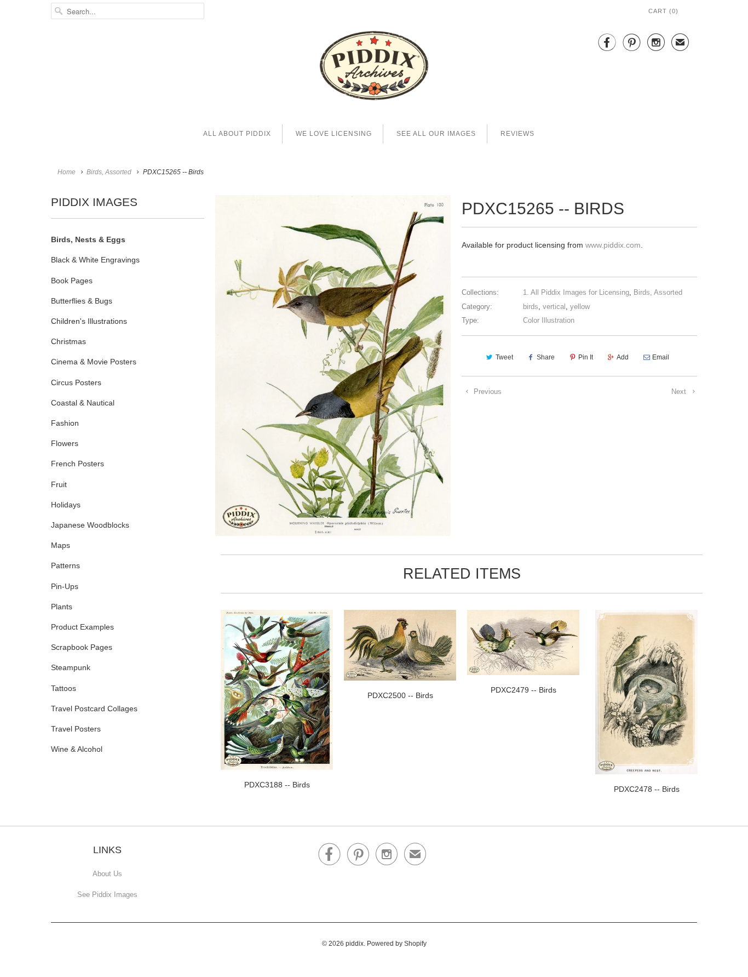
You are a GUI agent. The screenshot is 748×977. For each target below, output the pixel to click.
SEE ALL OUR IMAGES (436, 134)
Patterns (65, 565)
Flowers (64, 443)
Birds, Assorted (658, 292)
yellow (580, 306)
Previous (486, 391)
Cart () (663, 11)
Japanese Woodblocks (90, 525)
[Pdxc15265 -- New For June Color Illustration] (333, 365)
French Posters (77, 463)
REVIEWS (517, 134)
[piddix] (374, 67)
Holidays (65, 504)
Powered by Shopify (397, 943)
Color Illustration (548, 320)
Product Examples (82, 626)
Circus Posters (76, 382)
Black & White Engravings (95, 259)
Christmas (68, 341)
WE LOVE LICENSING (334, 134)
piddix (355, 943)
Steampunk (70, 667)
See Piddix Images (107, 894)
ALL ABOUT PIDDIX (237, 134)
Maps (60, 545)
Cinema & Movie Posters (93, 361)
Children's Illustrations (89, 321)
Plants (61, 606)
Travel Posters (76, 728)
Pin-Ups (64, 586)
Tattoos (63, 688)
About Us (107, 874)
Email (660, 357)
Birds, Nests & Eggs (88, 239)
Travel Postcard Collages (94, 708)
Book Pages (72, 280)
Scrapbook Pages (81, 647)
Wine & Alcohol (76, 749)
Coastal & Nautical (82, 402)
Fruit (59, 484)
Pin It (585, 357)
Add (623, 357)
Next (679, 391)
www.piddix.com (613, 245)
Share (546, 357)
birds (530, 306)
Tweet (504, 357)
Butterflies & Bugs (81, 300)
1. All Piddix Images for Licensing (576, 292)
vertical (554, 306)
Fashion (65, 423)
